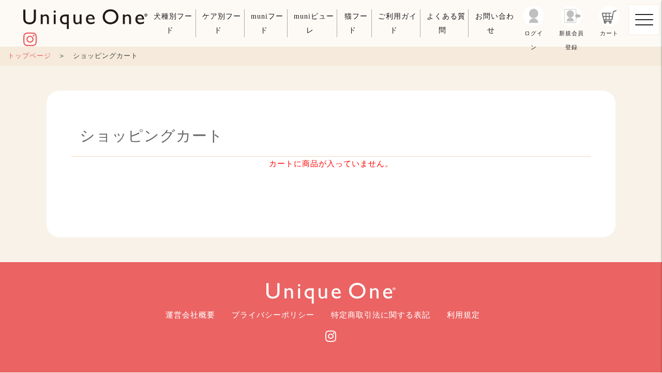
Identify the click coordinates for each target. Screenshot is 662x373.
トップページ (29, 56)
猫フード (356, 23)
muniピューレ (314, 23)
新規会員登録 (571, 39)
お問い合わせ (494, 23)
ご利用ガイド (397, 23)
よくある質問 (446, 23)
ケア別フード (221, 23)
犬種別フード (173, 23)
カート (609, 33)
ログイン (533, 39)
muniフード (267, 23)
